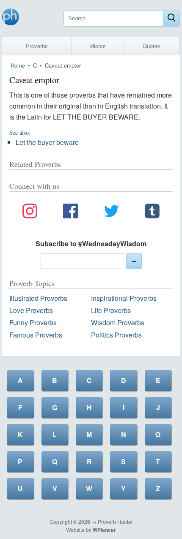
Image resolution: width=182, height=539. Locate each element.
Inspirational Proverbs (124, 298)
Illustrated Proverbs (38, 298)
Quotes (151, 46)
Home (18, 65)
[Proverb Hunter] (10, 18)
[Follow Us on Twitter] (111, 212)
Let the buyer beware (47, 142)
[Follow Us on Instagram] (29, 212)
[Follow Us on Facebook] (70, 212)
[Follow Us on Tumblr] (152, 212)
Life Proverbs (111, 310)
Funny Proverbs (33, 322)
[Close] (171, 19)
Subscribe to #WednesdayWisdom (91, 243)
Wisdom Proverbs (117, 322)
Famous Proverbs (35, 335)
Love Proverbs (31, 310)
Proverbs (37, 46)
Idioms (97, 46)
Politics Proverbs (116, 335)
